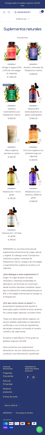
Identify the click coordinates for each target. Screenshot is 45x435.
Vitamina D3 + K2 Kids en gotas (12, 234)
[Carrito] (41, 12)
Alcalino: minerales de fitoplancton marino (33, 69)
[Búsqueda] (9, 12)
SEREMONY (33, 147)
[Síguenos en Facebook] (28, 377)
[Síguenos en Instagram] (33, 377)
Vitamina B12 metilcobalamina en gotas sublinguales (33, 112)
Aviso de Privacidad (7, 382)
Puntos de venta (10, 396)
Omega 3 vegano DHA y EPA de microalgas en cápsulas (11, 70)
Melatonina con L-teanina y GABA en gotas (33, 195)
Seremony (12, 64)
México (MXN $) (11, 405)
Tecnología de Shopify (24, 413)
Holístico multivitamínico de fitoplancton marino (11, 112)
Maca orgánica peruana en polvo (11, 151)
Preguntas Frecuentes (8, 374)
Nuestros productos (7, 390)
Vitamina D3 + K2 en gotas (12, 193)
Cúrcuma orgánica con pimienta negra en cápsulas (33, 153)
